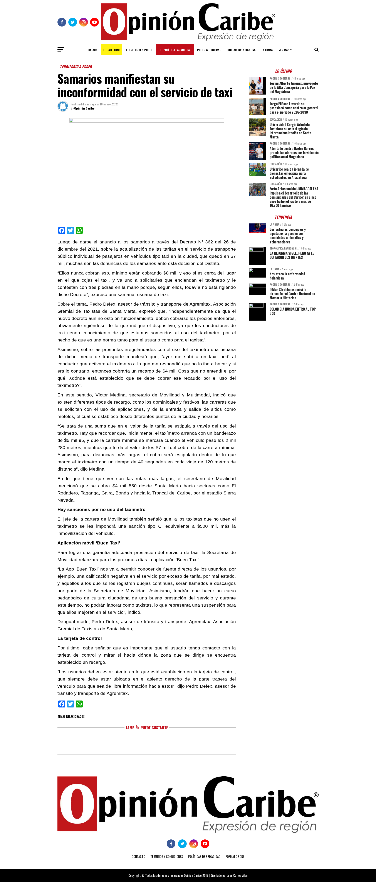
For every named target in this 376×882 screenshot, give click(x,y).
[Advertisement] (284, 354)
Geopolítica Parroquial (175, 49)
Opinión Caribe (84, 108)
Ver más (284, 49)
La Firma (267, 49)
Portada (91, 49)
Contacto (138, 856)
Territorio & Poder (139, 49)
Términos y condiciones (166, 856)
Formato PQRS (235, 856)
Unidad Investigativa (241, 49)
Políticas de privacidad (204, 856)
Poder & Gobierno (209, 49)
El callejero (111, 49)
